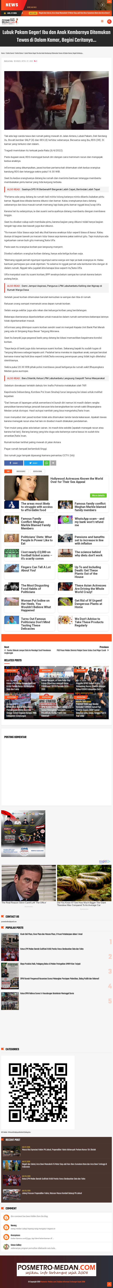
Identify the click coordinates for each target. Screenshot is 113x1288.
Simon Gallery (16, 1245)
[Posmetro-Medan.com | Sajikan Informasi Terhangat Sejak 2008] (56, 1275)
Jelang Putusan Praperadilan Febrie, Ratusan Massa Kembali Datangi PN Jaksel (52, 1193)
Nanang (13, 1225)
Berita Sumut (21, 471)
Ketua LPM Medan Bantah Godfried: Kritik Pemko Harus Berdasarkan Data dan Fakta (21, 686)
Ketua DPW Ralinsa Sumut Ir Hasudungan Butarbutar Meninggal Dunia (47, 993)
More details (98, 495)
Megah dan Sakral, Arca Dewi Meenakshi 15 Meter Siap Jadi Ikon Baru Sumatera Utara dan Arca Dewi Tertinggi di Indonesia (64, 1165)
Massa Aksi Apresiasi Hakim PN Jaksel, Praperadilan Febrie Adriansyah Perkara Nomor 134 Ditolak (59, 1150)
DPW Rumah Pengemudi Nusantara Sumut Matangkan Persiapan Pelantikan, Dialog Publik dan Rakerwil (56, 712)
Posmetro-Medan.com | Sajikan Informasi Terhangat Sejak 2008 (62, 1282)
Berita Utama (37, 471)
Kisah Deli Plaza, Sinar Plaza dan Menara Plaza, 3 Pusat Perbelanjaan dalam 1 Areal (51, 934)
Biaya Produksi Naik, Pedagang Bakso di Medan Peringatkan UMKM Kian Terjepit (50, 964)
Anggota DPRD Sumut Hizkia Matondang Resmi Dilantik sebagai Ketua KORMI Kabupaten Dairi (90, 686)
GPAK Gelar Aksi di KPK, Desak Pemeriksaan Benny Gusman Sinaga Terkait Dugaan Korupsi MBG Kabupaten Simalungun (21, 712)
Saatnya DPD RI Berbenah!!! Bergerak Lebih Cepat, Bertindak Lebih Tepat (61, 189)
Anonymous (15, 1235)
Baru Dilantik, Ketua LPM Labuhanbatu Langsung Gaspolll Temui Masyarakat (63, 378)
